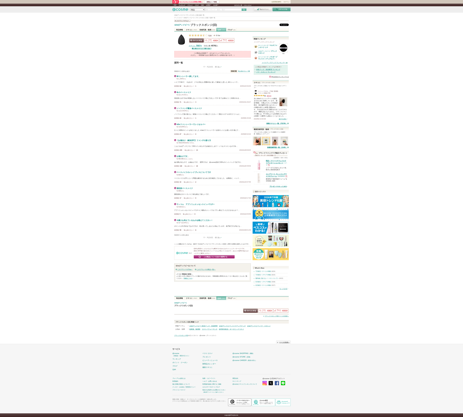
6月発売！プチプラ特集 (263, 282)
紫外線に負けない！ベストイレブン (267, 278)
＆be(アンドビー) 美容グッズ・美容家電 (203, 326)
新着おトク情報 (212, 2)
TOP (175, 5)
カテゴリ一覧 (238, 5)
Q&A (202, 5)
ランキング (182, 5)
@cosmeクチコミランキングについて (244, 384)
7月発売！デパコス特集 (263, 271)
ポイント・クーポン (180, 362)
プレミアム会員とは (178, 378)
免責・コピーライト (208, 378)
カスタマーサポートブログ (211, 387)
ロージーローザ (263, 45)
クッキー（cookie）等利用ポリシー (184, 387)
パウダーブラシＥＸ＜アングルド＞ (267, 58)
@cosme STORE (241, 357)
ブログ (197, 5)
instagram (264, 383)
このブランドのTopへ (184, 269)
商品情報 (179, 30)
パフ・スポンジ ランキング (266, 72)
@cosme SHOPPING (243, 353)
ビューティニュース (210, 360)
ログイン (286, 2)
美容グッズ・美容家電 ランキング (268, 69)
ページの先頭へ (277, 316)
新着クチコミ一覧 (276, 123)
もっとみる (283, 289)
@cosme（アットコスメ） (208, 335)
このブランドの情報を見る (182, 21)
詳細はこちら (188, 278)
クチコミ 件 (195, 46)
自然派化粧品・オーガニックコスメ (231, 329)
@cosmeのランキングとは (280, 77)
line (283, 383)
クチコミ (191, 30)
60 (216, 67)
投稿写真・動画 (207, 30)
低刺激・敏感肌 (194, 329)
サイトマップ (236, 381)
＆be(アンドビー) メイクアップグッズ (232, 326)
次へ (219, 67)
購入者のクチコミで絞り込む (201, 48)
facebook (277, 383)
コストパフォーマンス (209, 329)
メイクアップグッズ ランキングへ (274, 63)
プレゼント (206, 357)
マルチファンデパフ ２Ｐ (267, 46)
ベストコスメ (248, 5)
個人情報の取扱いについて (181, 384)
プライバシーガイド (178, 390)
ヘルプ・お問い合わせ (209, 381)
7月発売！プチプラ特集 (263, 275)
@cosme (181, 354)
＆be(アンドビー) (181, 25)
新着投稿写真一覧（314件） (277, 147)
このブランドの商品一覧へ (206, 269)
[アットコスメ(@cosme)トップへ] (180, 10)
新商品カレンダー (209, 364)
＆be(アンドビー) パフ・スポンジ (259, 326)
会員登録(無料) (276, 2)
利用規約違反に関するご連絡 (211, 384)
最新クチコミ (207, 367)
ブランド (190, 5)
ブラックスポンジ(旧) (203, 24)
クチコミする (196, 40)
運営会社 (235, 378)
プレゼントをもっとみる (278, 186)
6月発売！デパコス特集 (263, 285)
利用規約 (175, 381)
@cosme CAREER (244, 360)
